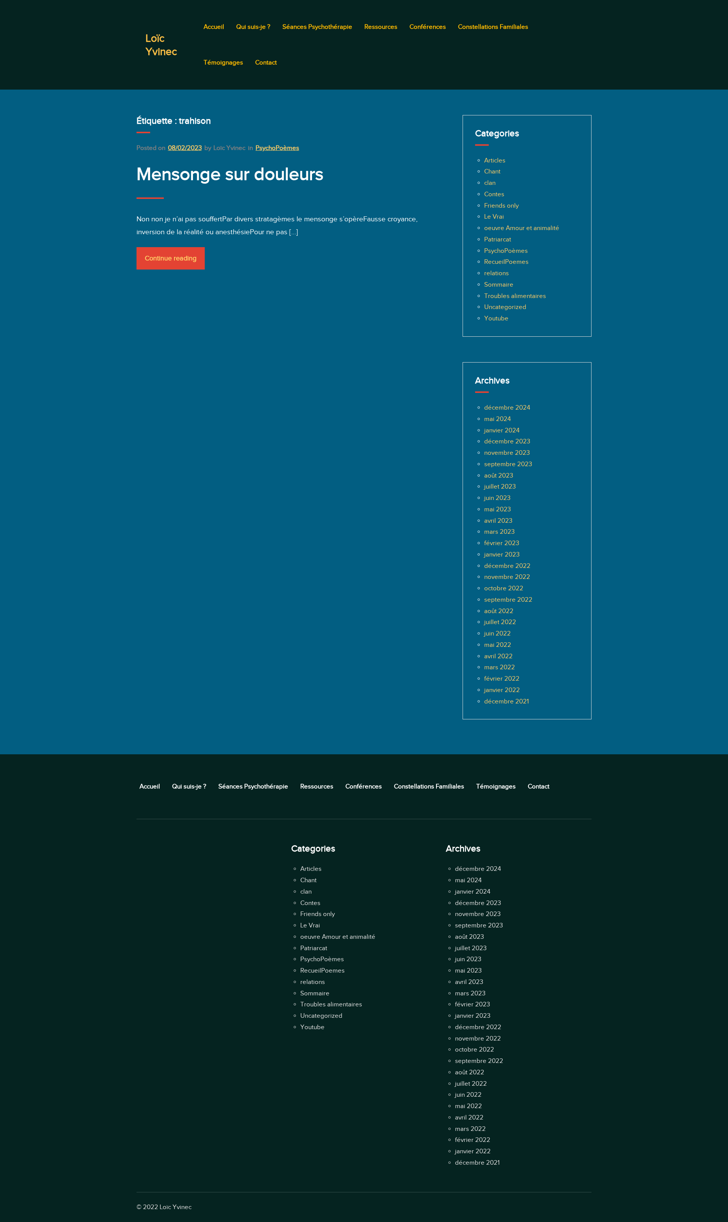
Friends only (501, 205)
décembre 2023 (507, 441)
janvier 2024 (501, 430)
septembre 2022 (508, 599)
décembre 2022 (507, 565)
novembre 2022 (507, 576)
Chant (492, 171)
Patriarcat (497, 239)
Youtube (496, 318)
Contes (494, 194)
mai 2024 (497, 419)
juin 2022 (497, 633)
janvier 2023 (501, 554)
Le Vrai (494, 216)
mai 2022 (497, 644)
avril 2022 (498, 656)
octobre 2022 (503, 588)
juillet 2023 (500, 486)
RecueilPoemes (506, 261)
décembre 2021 (506, 701)
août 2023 (498, 475)
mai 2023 (497, 509)
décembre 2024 (507, 407)
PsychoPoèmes (277, 147)
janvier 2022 (502, 690)
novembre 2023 (507, 452)
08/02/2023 (185, 147)
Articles (494, 160)
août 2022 (498, 611)
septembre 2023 (508, 464)
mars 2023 (499, 531)
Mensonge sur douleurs (229, 174)
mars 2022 (499, 667)
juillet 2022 (500, 622)
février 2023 (501, 543)
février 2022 (501, 678)
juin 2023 (497, 497)
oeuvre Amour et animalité (521, 228)
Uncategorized (505, 307)
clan (490, 182)
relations (496, 273)
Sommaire (498, 284)
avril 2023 (498, 520)
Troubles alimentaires (515, 296)
